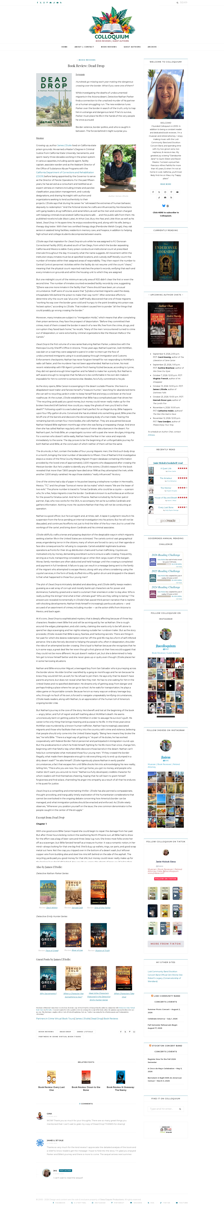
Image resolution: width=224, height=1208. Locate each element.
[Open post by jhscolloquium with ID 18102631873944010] (161, 685)
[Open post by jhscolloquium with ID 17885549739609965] (179, 708)
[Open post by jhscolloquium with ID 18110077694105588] (170, 663)
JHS (55, 1170)
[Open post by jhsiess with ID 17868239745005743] (170, 799)
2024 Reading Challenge (166, 587)
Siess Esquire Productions (112, 1199)
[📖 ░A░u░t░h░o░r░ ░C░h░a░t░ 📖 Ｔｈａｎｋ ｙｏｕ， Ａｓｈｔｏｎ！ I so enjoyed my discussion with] (177, 928)
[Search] (177, 3)
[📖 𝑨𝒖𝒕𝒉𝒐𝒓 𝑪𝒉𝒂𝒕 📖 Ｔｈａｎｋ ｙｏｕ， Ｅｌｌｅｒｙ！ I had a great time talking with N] (153, 928)
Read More (165, 184)
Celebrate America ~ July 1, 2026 (162, 1019)
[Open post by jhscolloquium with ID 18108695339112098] (161, 674)
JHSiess (151, 435)
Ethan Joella (172, 471)
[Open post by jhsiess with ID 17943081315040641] (179, 777)
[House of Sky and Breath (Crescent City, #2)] (151, 503)
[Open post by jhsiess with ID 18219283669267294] (152, 788)
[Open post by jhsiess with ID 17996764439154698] (179, 788)
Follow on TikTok (165, 879)
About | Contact (84, 47)
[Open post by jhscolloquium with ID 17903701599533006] (170, 708)
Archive (152, 47)
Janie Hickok (162, 559)
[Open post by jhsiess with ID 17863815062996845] (152, 799)
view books (179, 566)
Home (65, 47)
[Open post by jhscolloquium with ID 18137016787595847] (170, 696)
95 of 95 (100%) (177, 596)
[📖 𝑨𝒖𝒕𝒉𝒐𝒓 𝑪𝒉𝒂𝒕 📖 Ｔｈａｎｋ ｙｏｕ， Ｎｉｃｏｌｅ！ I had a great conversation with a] (165, 893)
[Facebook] (121, 1032)
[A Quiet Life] (151, 474)
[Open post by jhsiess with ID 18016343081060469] (170, 788)
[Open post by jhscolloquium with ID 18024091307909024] (152, 708)
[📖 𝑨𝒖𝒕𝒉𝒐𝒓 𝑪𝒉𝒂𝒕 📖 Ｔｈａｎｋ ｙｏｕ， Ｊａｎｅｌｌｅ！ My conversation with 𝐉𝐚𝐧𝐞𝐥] (165, 910)
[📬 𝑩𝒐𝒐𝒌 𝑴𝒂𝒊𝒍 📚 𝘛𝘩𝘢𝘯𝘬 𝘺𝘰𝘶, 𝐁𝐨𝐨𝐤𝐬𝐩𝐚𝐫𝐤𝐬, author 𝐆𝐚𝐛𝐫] (177, 910)
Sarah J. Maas (171, 500)
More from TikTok (166, 943)
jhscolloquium (152, 660)
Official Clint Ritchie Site (172, 975)
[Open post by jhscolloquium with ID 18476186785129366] (152, 696)
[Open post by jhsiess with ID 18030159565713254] (179, 799)
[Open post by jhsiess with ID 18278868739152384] (161, 822)
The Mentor (166, 488)
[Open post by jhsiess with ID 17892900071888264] (170, 822)
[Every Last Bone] (151, 513)
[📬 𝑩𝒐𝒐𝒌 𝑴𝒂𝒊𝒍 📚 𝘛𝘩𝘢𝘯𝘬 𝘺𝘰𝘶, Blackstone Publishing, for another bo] (165, 928)
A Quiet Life (166, 468)
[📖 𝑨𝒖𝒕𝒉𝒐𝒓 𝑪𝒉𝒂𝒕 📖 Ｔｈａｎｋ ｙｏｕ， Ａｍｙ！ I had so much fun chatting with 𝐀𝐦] (153, 910)
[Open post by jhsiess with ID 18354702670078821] (152, 811)
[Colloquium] (112, 24)
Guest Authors (132, 47)
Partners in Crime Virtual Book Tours (55, 1018)
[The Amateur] (151, 484)
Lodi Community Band (158, 971)
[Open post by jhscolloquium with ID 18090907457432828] (152, 685)
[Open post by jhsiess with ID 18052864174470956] (161, 811)
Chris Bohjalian (172, 481)
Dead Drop (96, 1018)
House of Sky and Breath (166, 498)
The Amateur (166, 478)
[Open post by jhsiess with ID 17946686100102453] (161, 777)
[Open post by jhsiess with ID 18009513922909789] (152, 822)
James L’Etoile (64, 145)
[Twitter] (125, 1032)
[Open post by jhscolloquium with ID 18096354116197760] (179, 696)
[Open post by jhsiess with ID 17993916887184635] (170, 811)
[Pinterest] (130, 1032)
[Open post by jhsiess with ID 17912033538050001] (170, 777)
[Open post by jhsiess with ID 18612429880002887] (152, 777)
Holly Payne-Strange (171, 510)
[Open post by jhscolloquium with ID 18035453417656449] (152, 674)
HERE (160, 212)
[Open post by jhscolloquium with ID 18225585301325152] (179, 685)
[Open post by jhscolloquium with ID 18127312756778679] (161, 696)
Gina (49, 1113)
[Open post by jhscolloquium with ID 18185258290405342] (161, 663)
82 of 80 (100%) (177, 580)
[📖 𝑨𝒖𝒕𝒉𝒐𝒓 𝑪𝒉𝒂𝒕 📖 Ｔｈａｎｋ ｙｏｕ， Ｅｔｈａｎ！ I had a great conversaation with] (153, 893)
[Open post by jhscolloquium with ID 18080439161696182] (170, 685)
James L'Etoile (82, 1018)
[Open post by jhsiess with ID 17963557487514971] (161, 799)
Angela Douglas (172, 491)
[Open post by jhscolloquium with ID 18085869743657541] (179, 674)
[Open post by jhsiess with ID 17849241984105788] (161, 788)
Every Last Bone (165, 507)
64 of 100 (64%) (177, 564)
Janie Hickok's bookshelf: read (168, 462)
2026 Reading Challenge (166, 555)
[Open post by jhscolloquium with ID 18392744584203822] (179, 663)
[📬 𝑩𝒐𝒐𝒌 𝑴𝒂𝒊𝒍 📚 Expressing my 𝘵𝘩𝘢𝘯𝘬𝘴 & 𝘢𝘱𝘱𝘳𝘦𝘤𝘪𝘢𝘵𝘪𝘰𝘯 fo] (177, 893)
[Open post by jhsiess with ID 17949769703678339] (179, 811)
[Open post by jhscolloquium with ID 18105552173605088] (170, 674)
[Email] (134, 1032)
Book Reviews (109, 47)
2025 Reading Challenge (166, 571)
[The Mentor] (151, 493)
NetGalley (49, 1010)
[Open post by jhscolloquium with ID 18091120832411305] (152, 663)
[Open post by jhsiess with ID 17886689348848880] (179, 822)
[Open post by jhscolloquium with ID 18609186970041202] (161, 708)
